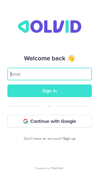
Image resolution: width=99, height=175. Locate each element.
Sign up (69, 138)
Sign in (50, 90)
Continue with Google (53, 121)
